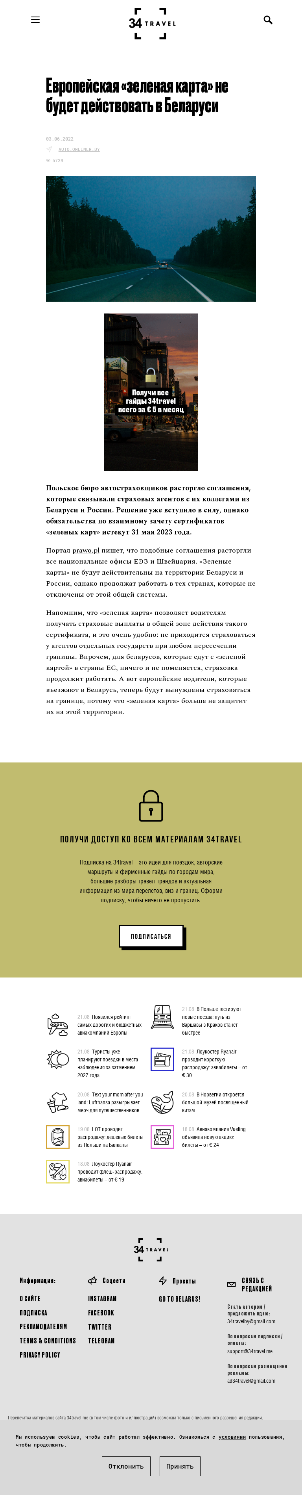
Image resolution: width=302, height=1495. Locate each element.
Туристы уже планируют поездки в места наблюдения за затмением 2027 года (107, 1063)
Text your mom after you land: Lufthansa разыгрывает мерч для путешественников (110, 1102)
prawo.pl (85, 550)
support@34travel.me (250, 1351)
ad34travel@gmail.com (251, 1381)
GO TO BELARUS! (180, 1298)
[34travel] (152, 23)
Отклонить (126, 1466)
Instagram (102, 1298)
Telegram (101, 1340)
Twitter (100, 1326)
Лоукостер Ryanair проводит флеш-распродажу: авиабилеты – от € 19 (109, 1171)
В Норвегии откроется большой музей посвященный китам (215, 1102)
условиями (232, 1437)
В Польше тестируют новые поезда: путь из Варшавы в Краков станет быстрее (211, 1020)
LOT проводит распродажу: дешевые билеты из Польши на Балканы (110, 1137)
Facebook (101, 1312)
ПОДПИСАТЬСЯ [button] (151, 936)
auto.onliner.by (79, 149)
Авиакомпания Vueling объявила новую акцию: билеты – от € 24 (214, 1137)
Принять (180, 1466)
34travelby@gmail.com (251, 1321)
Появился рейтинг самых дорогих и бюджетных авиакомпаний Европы (109, 1024)
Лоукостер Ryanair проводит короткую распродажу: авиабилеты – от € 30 (214, 1063)
